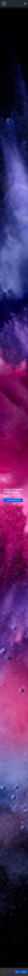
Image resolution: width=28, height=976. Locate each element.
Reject (24, 971)
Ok (17, 971)
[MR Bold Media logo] (4, 1)
